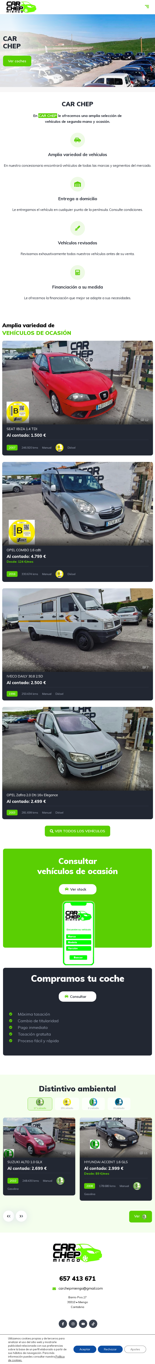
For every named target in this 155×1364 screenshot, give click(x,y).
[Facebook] (63, 1324)
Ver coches (17, 61)
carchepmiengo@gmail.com (80, 1288)
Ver (142, 1216)
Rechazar (110, 1349)
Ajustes (135, 1349)
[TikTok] (93, 1324)
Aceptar (85, 1349)
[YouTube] (83, 1324)
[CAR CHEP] (21, 7)
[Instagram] (73, 1324)
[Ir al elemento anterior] (8, 1216)
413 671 (77, 1278)
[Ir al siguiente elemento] (21, 1216)
